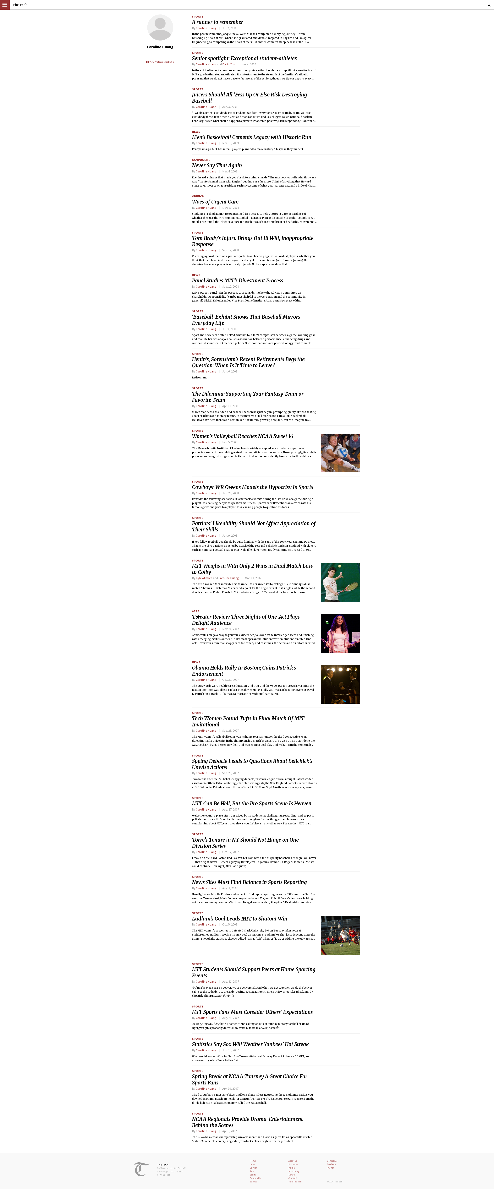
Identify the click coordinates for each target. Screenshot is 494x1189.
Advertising (293, 1171)
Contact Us (332, 1160)
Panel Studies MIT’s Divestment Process (237, 281)
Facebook (331, 1164)
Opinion (198, 196)
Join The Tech (295, 1181)
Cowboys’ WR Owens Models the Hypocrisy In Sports (252, 487)
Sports (197, 16)
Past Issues (293, 1164)
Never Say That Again (217, 165)
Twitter (330, 1167)
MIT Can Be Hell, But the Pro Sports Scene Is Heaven (251, 804)
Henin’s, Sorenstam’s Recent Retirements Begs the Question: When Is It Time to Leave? (248, 362)
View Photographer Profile (161, 61)
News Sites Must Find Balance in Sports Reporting (249, 882)
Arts (195, 611)
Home (253, 1160)
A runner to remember (217, 22)
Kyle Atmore (204, 578)
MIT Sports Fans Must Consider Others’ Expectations (252, 1012)
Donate (291, 1174)
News (196, 131)
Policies (291, 1167)
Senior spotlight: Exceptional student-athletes (244, 58)
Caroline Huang (206, 28)
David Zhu (228, 64)
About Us (292, 1160)
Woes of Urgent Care (215, 202)
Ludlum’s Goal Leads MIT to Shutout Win (239, 919)
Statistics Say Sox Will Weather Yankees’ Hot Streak (250, 1044)
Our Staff (292, 1178)
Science (253, 1181)
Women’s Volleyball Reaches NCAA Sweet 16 (242, 436)
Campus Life (201, 160)
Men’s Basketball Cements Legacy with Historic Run (251, 137)
